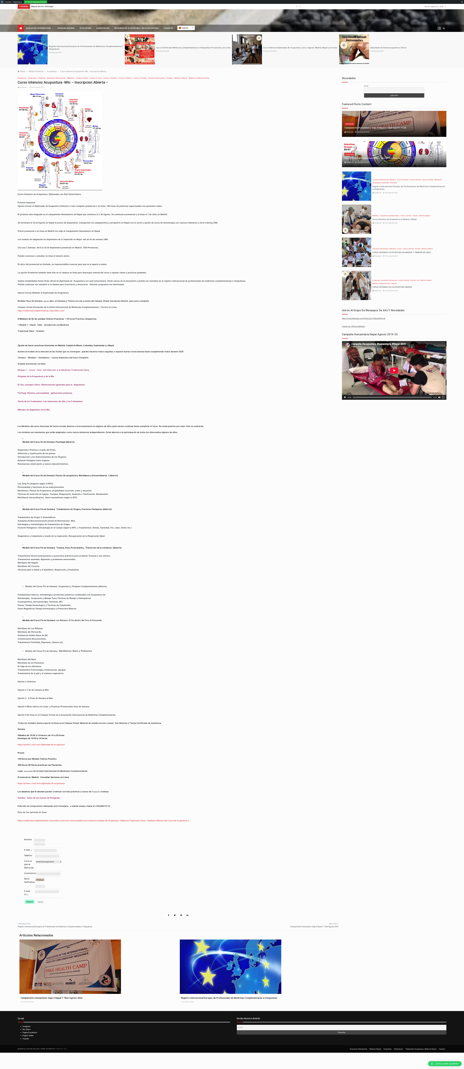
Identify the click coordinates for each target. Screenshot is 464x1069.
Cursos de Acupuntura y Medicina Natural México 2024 (56, 6)
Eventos (169, 78)
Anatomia (41, 78)
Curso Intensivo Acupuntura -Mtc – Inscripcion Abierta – (373, 158)
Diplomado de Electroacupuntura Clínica (174, 48)
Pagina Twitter (28, 1035)
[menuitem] (2, 2)
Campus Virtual (82, 78)
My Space (26, 1029)
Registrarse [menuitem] (17, 2)
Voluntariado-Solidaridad (380, 183)
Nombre (28, 839)
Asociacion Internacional (38, 28)
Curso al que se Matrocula (29, 864)
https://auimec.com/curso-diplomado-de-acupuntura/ (41, 745)
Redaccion (23, 87)
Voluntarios (393, 183)
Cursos (399, 249)
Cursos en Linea (95, 78)
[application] (394, 370)
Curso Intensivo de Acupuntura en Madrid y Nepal (394, 219)
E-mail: (27, 850)
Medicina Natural (66, 28)
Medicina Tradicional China (199, 78)
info (418, 280)
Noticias (394, 283)
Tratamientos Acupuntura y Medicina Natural (136, 28)
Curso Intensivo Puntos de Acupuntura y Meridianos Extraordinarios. (400, 48)
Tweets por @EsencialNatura (353, 326)
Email (366, 86)
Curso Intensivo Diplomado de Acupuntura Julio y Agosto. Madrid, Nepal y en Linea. (86, 48)
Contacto (168, 28)
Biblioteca (70, 78)
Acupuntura (85, 28)
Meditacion (438, 180)
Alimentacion (102, 28)
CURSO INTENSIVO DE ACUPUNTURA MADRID (392, 287)
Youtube (25, 1039)
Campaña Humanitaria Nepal (389, 216)
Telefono (28, 855)
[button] (445, 1063)
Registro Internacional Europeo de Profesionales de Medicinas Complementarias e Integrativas (55, 927)
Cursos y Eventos (110, 78)
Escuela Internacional (156, 78)
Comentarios (30, 873)
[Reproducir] (345, 397)
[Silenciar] (439, 397)
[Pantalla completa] (443, 397)
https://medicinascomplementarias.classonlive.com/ (41, 311)
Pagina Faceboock (29, 1032)
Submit (29, 901)
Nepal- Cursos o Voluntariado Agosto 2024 (282, 48)
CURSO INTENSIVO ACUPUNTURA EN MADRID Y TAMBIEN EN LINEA (401, 252)
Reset (40, 901)
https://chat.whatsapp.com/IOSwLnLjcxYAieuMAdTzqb (363, 318)
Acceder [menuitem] (8, 2)
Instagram (26, 1026)
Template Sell (61, 1049)
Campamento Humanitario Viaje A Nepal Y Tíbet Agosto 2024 (314, 927)
